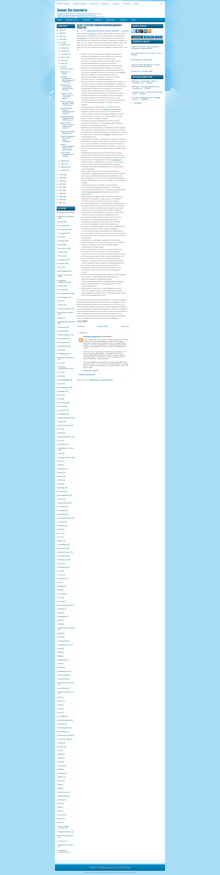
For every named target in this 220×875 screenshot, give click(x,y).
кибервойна (62, 414)
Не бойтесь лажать (67, 69)
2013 (60, 184)
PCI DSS (61, 406)
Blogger (128, 867)
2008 (60, 200)
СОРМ (60, 667)
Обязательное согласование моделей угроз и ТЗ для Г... (67, 87)
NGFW (60, 701)
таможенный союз (64, 645)
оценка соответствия (65, 275)
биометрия (61, 514)
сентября (64, 54)
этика (60, 648)
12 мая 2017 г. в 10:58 (90, 370)
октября (63, 51)
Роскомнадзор (63, 297)
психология (62, 327)
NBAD (60, 541)
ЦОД (59, 788)
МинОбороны (62, 567)
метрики (61, 286)
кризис (60, 476)
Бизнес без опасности (72, 10)
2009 (60, 196)
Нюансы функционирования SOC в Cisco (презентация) (67, 147)
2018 (60, 39)
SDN (59, 811)
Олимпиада (62, 660)
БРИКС (60, 777)
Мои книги (105, 3)
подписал (91, 33)
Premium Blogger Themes (121, 872)
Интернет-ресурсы (64, 308)
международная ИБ (65, 418)
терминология (63, 560)
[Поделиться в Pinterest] (86, 321)
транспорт (61, 841)
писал (107, 284)
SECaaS (61, 766)
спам (60, 571)
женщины (61, 724)
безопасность (62, 792)
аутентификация (63, 380)
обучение (61, 263)
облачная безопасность (66, 357)
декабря (64, 45)
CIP (59, 750)
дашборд (61, 488)
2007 (60, 203)
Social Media (62, 544)
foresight (61, 601)
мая (62, 67)
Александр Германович (91, 336)
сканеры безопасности (66, 692)
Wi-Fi (60, 712)
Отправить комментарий (86, 374)
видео (60, 472)
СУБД (60, 624)
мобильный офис (64, 425)
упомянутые (107, 109)
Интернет (61, 525)
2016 (60, 175)
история (61, 491)
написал (107, 134)
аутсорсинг (62, 410)
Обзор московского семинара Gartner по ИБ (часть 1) (67, 118)
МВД (59, 656)
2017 (60, 43)
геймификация (63, 354)
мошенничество (63, 671)
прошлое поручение (93, 192)
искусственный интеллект (63, 827)
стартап (60, 522)
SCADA (60, 252)
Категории (149, 37)
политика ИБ (62, 679)
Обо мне (116, 3)
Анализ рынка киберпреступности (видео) (67, 154)
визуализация (63, 796)
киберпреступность (64, 457)
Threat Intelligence (64, 335)
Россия (60, 256)
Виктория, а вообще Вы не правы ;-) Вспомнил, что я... (145, 82)
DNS (59, 697)
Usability (61, 586)
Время (60, 819)
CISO (60, 372)
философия (62, 338)
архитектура (62, 403)
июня (63, 63)
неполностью (81, 38)
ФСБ (59, 237)
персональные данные (66, 216)
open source (62, 548)
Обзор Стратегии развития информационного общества (67, 110)
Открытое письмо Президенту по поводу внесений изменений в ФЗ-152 (145, 65)
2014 (60, 181)
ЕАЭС (60, 781)
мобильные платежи (65, 735)
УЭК (59, 784)
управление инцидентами (62, 281)
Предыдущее (125, 326)
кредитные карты (64, 552)
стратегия (61, 290)
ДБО (59, 484)
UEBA (60, 769)
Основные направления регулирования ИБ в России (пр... (67, 79)
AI (59, 582)
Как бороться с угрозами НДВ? (142, 71)
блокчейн (61, 609)
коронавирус (62, 731)
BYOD (60, 433)
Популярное (137, 37)
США (60, 453)
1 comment (125, 31)
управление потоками (65, 845)
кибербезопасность (64, 437)
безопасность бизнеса (65, 312)
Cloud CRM (132, 872)
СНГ (59, 664)
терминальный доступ (65, 835)
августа (63, 57)
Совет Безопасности (65, 605)
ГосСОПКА (62, 716)
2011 (60, 190)
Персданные (86, 20)
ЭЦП (59, 529)
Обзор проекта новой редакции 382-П (67, 132)
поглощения (62, 233)
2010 (60, 193)
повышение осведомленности (64, 367)
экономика (61, 331)
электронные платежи (65, 448)
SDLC (60, 395)
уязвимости (62, 579)
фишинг (60, 747)
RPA (59, 807)
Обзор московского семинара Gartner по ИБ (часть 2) (67, 103)
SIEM (60, 376)
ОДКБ (60, 633)
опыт (59, 597)
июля (63, 60)
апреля (63, 161)
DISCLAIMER (126, 3)
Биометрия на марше (65, 73)
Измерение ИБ (111, 20)
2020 (60, 33)
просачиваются (116, 160)
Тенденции (124, 20)
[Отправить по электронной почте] (78, 321)
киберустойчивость (64, 832)
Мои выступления (79, 3)
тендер (60, 743)
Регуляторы (98, 20)
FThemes (93, 872)
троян (60, 563)
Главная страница (63, 3)
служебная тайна (64, 739)
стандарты (61, 260)
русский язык (62, 688)
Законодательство (72, 20)
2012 (60, 187)
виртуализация (63, 503)
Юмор (60, 318)
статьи (60, 575)
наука (60, 350)
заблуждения (62, 342)
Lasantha (110, 872)
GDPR (60, 754)
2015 (60, 178)
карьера (61, 800)
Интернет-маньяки (64, 720)
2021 (60, 30)
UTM (59, 705)
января (63, 170)
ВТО (59, 590)
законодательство (64, 212)
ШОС (60, 822)
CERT (60, 480)
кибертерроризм (63, 728)
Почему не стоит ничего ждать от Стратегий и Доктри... (66, 95)
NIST (60, 461)
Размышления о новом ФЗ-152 (141, 60)
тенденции (61, 225)
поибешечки (62, 616)
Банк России (62, 248)
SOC (59, 267)
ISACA (60, 758)
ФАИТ (60, 637)
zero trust (61, 815)
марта (63, 164)
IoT (59, 537)
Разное (134, 20)
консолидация (63, 229)
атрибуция (61, 510)
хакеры (60, 421)
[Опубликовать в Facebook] (84, 321)
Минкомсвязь (62, 346)
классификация (63, 495)
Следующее (80, 326)
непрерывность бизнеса (66, 628)
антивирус (61, 391)
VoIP (59, 709)
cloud (60, 363)
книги (60, 533)
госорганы (61, 507)
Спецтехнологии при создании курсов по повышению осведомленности (145, 47)
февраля (64, 167)
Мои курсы (94, 3)
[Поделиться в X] (82, 321)
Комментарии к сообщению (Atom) (101, 380)
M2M (59, 652)
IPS (59, 440)
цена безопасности (64, 293)
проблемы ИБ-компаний (66, 322)
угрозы (60, 244)
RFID (60, 762)
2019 (60, 36)
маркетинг (61, 469)
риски (60, 384)
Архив (159, 37)
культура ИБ (62, 556)
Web (59, 465)
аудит (60, 499)
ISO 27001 (61, 444)
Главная (59, 20)
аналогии (61, 594)
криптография (63, 271)
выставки (61, 241)
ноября (63, 48)
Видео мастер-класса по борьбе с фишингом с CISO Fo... (67, 125)
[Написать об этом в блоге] (80, 321)
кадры (60, 613)
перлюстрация (63, 675)
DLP (59, 399)
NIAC (60, 803)
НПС (59, 301)
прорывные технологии (66, 683)
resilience (61, 773)
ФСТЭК (60, 222)
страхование (62, 641)
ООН (59, 620)
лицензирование (63, 387)
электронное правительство (63, 851)
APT (59, 429)
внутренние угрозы (64, 518)
